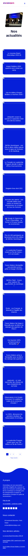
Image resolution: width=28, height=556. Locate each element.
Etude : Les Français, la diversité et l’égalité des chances (14, 310)
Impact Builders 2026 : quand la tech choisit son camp (14, 68)
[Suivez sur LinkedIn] (4, 508)
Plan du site (6, 500)
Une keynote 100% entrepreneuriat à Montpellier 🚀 (14, 342)
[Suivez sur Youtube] (14, 508)
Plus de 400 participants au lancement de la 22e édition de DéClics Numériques (14, 237)
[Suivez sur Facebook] (9, 508)
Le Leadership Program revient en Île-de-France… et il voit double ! (14, 252)
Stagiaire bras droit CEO (14, 188)
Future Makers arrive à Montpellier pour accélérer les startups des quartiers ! (14, 357)
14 (20, 454)
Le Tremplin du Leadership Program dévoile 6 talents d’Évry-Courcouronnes (14, 164)
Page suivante (14, 457)
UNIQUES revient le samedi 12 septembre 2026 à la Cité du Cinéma (14, 119)
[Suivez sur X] (6, 508)
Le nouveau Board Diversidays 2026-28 (13, 535)
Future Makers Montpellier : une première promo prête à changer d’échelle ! (14, 267)
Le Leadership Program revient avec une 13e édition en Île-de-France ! (14, 442)
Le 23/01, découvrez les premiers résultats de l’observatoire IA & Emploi (14, 416)
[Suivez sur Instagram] (11, 508)
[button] (24, 4)
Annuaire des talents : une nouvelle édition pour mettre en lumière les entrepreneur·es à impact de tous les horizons (14, 203)
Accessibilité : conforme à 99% (12, 504)
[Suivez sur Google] (16, 508)
